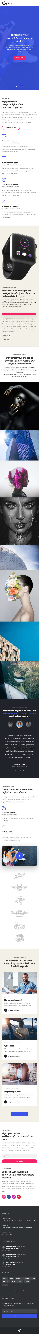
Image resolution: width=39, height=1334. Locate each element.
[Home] (19, 1330)
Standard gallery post (13, 1000)
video (5, 1285)
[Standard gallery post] (19, 983)
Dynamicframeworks (14, 1010)
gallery (27, 1278)
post (20, 1281)
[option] (19, 726)
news (13, 1281)
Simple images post (12, 1092)
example (18, 1278)
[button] (15, 770)
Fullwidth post (10, 1264)
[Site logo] (7, 3)
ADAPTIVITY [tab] (6, 339)
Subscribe (20, 1316)
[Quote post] (19, 1029)
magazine (6, 1281)
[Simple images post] (19, 1074)
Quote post (9, 1046)
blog (11, 1278)
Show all (19, 1291)
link (34, 1278)
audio (5, 1278)
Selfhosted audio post (12, 1256)
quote (27, 1281)
